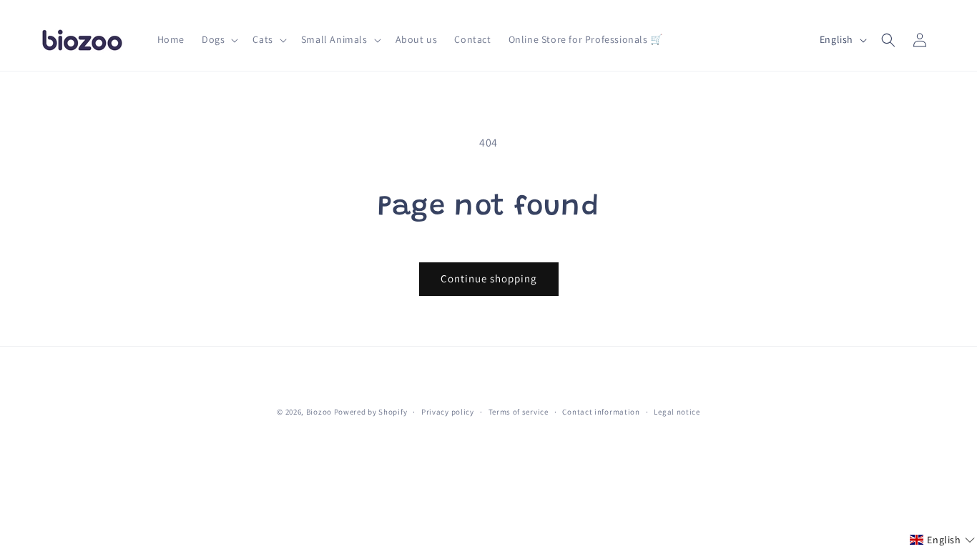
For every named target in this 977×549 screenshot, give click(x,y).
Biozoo (319, 412)
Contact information (600, 412)
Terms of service (518, 412)
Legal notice (676, 412)
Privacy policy (447, 412)
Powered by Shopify (371, 412)
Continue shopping (489, 278)
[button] (218, 39)
